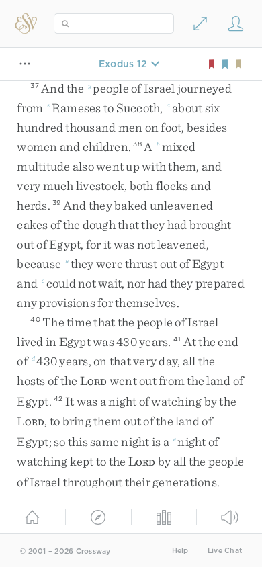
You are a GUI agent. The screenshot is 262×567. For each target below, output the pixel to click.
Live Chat (225, 550)
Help (180, 550)
